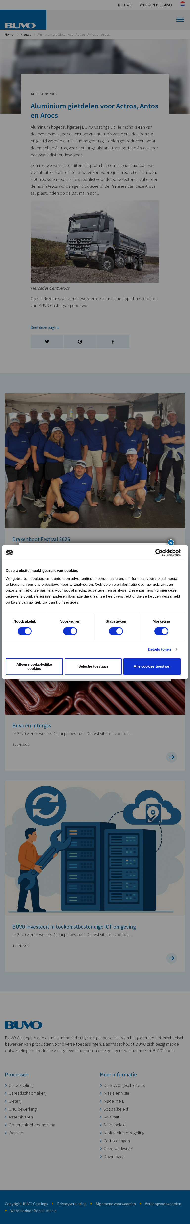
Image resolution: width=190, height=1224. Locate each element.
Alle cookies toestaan (152, 666)
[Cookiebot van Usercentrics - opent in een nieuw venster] (159, 552)
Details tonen (159, 649)
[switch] (70, 631)
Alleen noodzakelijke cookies (34, 666)
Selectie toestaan (93, 666)
